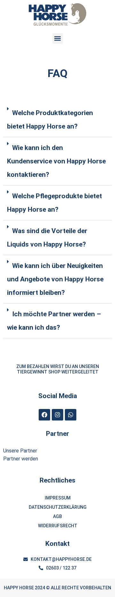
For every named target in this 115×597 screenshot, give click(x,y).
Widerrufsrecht (57, 525)
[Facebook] (44, 414)
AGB (57, 516)
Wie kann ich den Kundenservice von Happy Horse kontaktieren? (56, 161)
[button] (57, 38)
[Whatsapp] (70, 414)
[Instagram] (57, 414)
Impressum (58, 497)
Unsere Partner (20, 451)
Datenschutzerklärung (58, 507)
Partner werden (20, 459)
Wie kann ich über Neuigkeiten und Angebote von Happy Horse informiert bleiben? (55, 279)
